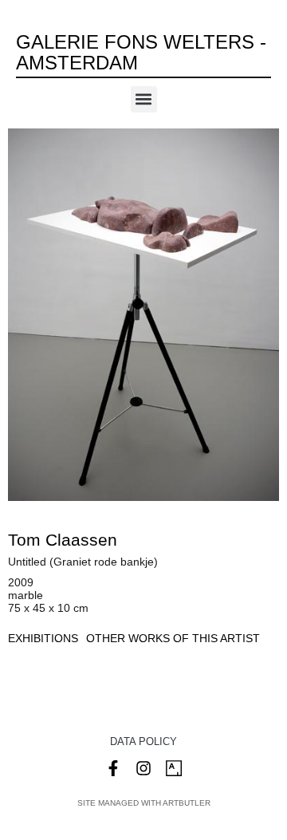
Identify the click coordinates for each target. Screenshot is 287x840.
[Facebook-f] (113, 768)
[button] (144, 99)
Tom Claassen (62, 539)
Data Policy (143, 741)
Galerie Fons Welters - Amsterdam (141, 52)
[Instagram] (143, 768)
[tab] (43, 638)
